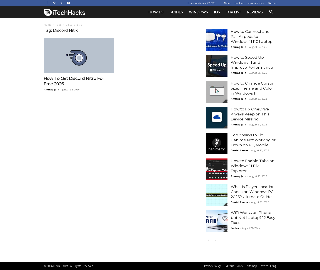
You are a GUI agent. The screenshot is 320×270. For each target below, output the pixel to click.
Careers (272, 3)
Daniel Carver (239, 150)
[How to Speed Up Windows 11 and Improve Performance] (216, 66)
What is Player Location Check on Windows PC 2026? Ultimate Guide (253, 192)
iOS (217, 12)
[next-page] (215, 240)
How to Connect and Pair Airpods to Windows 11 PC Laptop (252, 36)
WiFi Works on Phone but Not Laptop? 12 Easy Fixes (253, 217)
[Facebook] (47, 3)
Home (47, 25)
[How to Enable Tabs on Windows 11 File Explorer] (216, 169)
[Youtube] (68, 3)
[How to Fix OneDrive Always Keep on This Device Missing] (216, 117)
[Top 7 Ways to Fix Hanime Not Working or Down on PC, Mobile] (216, 143)
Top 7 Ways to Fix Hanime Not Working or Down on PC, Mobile (253, 140)
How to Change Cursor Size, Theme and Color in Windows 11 (252, 88)
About (227, 3)
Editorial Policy (234, 266)
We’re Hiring (268, 266)
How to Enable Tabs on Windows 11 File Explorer (253, 166)
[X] (61, 3)
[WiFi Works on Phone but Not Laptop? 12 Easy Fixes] (216, 221)
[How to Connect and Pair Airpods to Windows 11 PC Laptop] (216, 40)
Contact (239, 3)
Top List (233, 12)
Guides (176, 12)
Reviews (255, 12)
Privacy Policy (256, 3)
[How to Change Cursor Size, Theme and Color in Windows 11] (216, 92)
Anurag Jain (51, 89)
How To (155, 12)
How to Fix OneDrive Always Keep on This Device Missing (250, 114)
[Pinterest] (54, 3)
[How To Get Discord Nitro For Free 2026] (79, 55)
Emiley (235, 228)
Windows (198, 12)
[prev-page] (208, 240)
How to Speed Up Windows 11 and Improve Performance (252, 62)
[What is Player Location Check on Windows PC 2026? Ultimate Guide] (216, 195)
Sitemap (252, 266)
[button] (271, 12)
